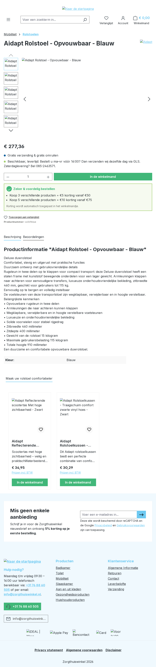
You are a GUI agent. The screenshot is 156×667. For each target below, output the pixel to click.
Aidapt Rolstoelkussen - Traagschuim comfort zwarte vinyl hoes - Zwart (77, 443)
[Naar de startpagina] (78, 8)
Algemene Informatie (123, 568)
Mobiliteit (62, 578)
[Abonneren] (141, 514)
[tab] (12, 237)
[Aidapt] (146, 45)
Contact (113, 578)
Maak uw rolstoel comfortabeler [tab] (29, 378)
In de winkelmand (103, 177)
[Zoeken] (84, 19)
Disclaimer (114, 650)
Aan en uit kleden (68, 589)
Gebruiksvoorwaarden (131, 525)
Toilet (60, 573)
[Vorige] (25, 99)
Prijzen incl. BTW (22, 472)
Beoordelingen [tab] (33, 237)
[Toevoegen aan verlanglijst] (41, 429)
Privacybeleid (103, 525)
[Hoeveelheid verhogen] (48, 176)
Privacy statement (49, 650)
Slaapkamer (64, 584)
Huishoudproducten (70, 600)
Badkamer (63, 568)
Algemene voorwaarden (84, 650)
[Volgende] (149, 99)
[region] (78, 99)
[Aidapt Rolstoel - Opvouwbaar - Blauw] (87, 99)
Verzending (116, 589)
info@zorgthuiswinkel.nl (22, 594)
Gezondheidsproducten (72, 594)
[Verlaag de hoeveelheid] (8, 176)
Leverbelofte (117, 584)
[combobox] (51, 19)
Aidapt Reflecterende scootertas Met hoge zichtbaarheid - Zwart (29, 443)
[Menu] (8, 18)
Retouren (114, 573)
